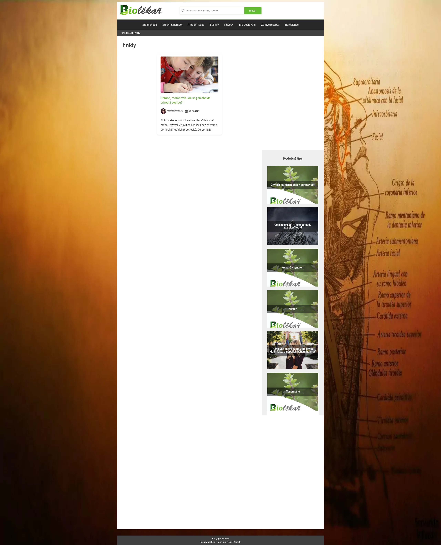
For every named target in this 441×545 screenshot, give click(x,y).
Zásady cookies (207, 542)
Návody (229, 24)
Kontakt (237, 542)
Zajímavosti (149, 24)
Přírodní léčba (196, 24)
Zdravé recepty (270, 24)
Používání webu (224, 542)
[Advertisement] (189, 161)
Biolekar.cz (127, 33)
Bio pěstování (247, 24)
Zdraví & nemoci (172, 24)
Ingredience (292, 24)
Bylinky (214, 24)
